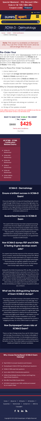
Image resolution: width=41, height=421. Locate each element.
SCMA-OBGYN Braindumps (8, 176)
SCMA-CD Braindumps (7, 151)
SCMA (9, 33)
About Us (13, 401)
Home (3, 33)
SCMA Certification (18, 33)
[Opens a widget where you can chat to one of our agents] (27, 409)
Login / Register (37, 12)
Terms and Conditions (20, 128)
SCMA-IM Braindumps (7, 171)
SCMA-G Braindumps (7, 166)
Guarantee (6, 404)
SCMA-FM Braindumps (7, 161)
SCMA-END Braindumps (7, 156)
